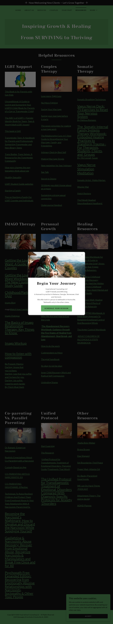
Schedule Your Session (56, 308)
